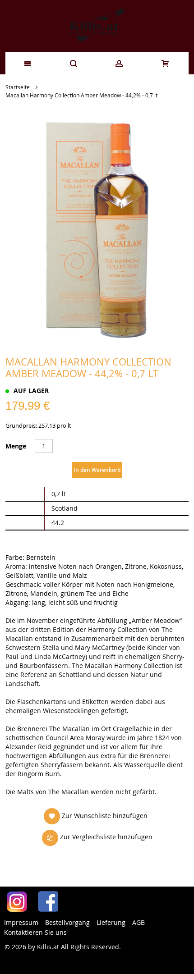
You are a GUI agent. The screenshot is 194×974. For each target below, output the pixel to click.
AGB (138, 922)
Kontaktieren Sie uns (35, 932)
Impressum (21, 922)
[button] (95, 816)
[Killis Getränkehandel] (97, 26)
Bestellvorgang (67, 922)
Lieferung (111, 922)
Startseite (17, 87)
